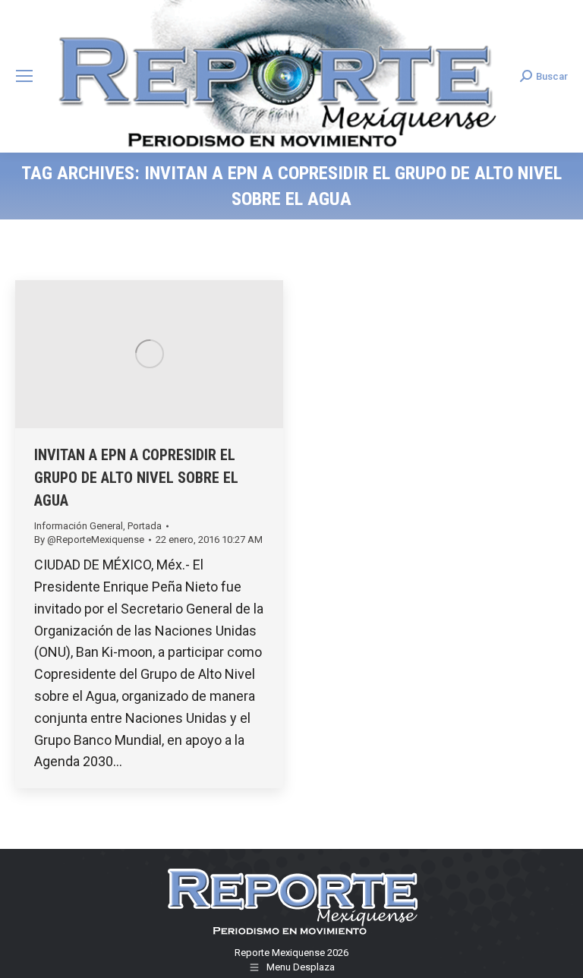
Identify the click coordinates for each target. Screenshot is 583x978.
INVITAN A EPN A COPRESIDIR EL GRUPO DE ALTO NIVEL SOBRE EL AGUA (136, 478)
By (89, 539)
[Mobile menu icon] (24, 76)
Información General (78, 526)
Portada (145, 526)
